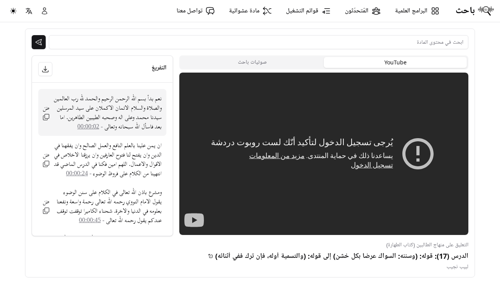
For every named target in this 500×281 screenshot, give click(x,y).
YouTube (395, 62)
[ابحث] (39, 42)
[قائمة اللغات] (29, 11)
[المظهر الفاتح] (13, 11)
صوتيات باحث (252, 62)
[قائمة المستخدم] (45, 11)
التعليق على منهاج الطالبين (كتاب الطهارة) (427, 245)
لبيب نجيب (457, 266)
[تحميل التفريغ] (45, 69)
